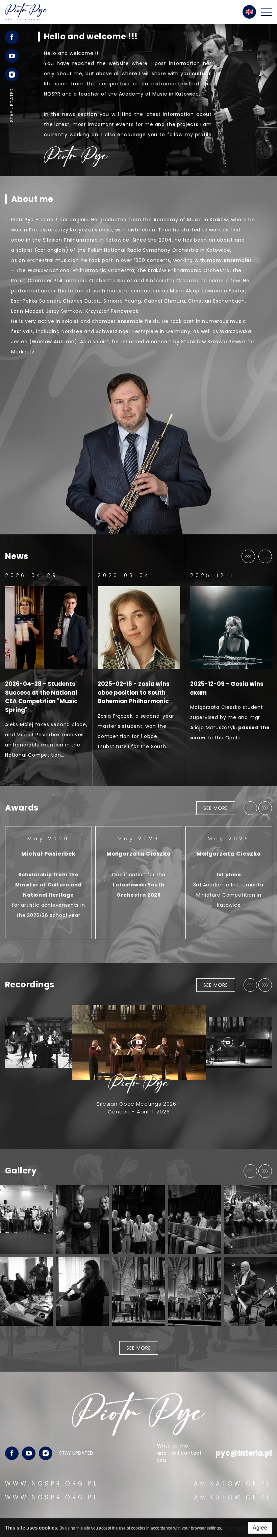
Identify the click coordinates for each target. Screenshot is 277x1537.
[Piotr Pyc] (26, 11)
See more (215, 808)
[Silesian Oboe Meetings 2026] (250, 1219)
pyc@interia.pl (244, 1453)
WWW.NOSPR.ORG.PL (52, 1483)
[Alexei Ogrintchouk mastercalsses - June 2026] (26, 1219)
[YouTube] (28, 1453)
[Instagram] (45, 1453)
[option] (138, 100)
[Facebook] (12, 1453)
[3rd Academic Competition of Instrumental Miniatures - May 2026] (138, 1219)
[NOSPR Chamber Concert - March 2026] (250, 1291)
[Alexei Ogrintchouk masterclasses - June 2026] (82, 1219)
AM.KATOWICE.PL (233, 1483)
